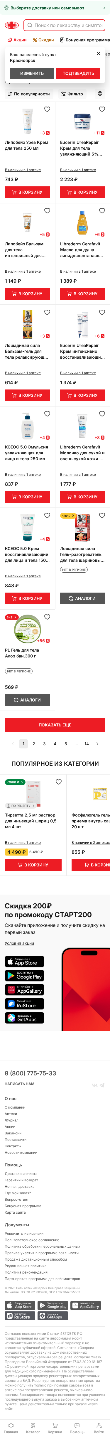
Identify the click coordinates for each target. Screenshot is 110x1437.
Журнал (11, 1120)
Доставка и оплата (21, 1173)
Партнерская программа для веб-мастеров (42, 1278)
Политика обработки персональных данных (42, 1246)
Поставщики (15, 1139)
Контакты (13, 1146)
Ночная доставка (20, 1186)
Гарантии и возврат (21, 1180)
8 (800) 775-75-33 (30, 1073)
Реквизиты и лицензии (24, 1233)
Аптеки (11, 1114)
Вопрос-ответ (17, 1199)
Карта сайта (15, 1212)
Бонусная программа (23, 1206)
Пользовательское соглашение (32, 1240)
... (76, 743)
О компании (15, 1107)
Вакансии (13, 1133)
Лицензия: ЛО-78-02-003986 (26, 1292)
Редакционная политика (26, 1266)
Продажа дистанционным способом (36, 1259)
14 (86, 743)
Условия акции (19, 943)
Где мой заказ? (18, 1193)
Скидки (46, 39)
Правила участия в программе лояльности (42, 1253)
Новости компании (21, 1152)
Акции (20, 39)
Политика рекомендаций (26, 1272)
